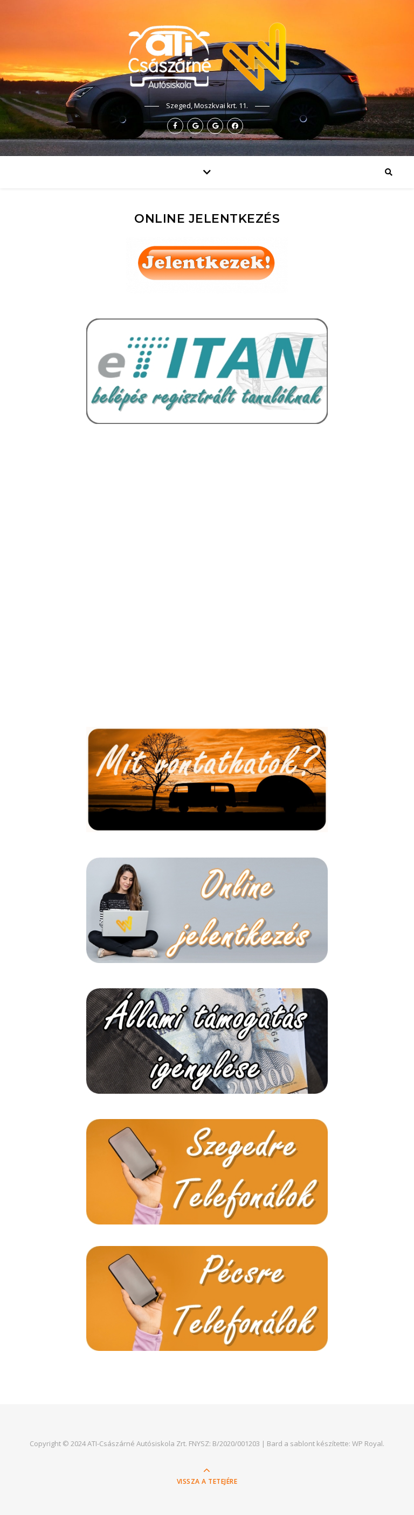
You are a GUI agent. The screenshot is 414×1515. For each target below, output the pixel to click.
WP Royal (367, 1443)
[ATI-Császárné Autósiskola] (207, 57)
